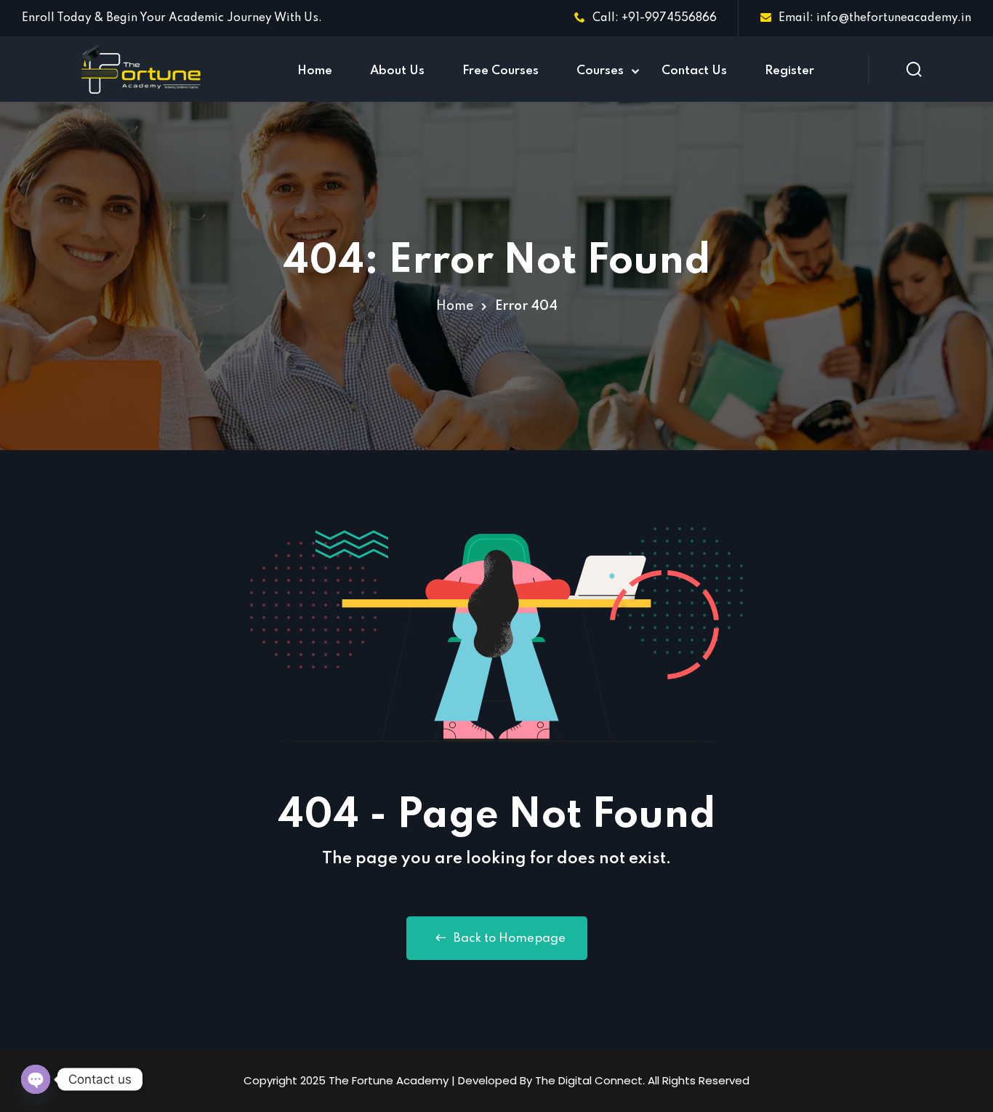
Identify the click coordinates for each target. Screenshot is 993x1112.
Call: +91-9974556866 (654, 18)
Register (789, 71)
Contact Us (694, 71)
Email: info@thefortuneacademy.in (875, 18)
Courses (600, 71)
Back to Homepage (510, 938)
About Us (397, 71)
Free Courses (500, 71)
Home (314, 71)
